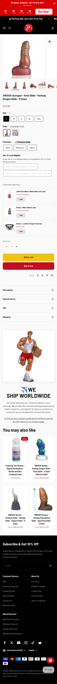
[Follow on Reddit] (40, 643)
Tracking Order (9, 591)
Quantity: (7, 241)
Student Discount (10, 629)
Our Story (35, 581)
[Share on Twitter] (42, 275)
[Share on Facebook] (37, 275)
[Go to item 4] (33, 85)
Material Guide (9, 605)
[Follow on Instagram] (26, 643)
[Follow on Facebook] (5, 643)
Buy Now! (44, 11)
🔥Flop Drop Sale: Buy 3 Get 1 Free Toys (25, 19)
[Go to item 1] (7, 85)
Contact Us (7, 600)
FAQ (4, 581)
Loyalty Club (36, 591)
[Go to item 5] (42, 85)
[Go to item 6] (51, 85)
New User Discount (11, 619)
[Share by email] (52, 275)
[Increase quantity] (16, 246)
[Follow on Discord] (19, 643)
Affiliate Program (38, 586)
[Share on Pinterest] (47, 275)
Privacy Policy (37, 596)
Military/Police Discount (13, 633)
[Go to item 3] (24, 85)
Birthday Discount (10, 624)
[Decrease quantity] (6, 246)
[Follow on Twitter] (12, 643)
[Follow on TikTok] (33, 643)
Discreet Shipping (10, 586)
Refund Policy (8, 596)
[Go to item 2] (15, 85)
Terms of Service (38, 600)
